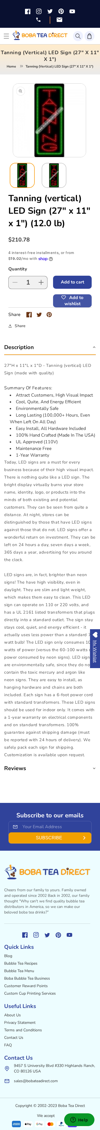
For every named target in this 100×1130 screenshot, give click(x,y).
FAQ (8, 1045)
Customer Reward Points (26, 986)
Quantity (17, 269)
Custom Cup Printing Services (30, 993)
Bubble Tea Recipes (21, 963)
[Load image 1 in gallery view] (22, 175)
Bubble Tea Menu (19, 971)
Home (11, 66)
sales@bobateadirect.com (36, 1081)
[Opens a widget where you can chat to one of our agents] (79, 1120)
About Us (12, 1015)
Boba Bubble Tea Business (27, 978)
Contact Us (13, 1037)
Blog (8, 956)
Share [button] (20, 325)
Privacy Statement (20, 1022)
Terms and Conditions (23, 1030)
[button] (78, 36)
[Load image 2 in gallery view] (54, 175)
